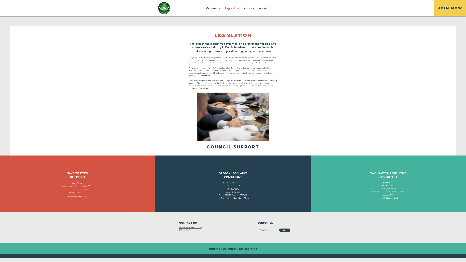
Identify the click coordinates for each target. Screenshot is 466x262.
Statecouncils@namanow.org (190, 227)
